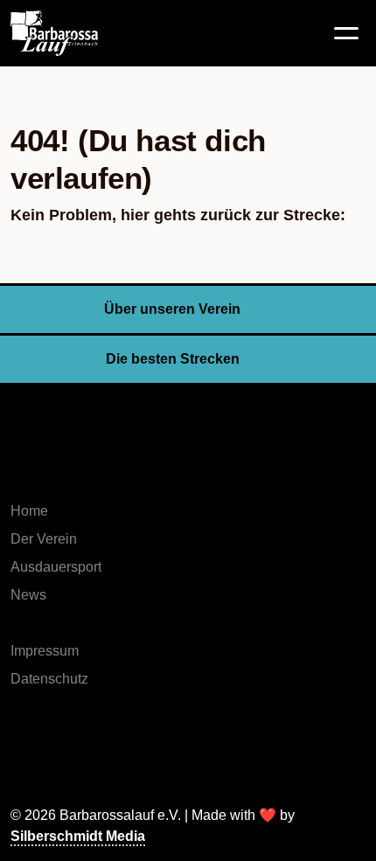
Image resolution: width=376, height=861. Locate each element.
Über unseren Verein (172, 309)
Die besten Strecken (173, 358)
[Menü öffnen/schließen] (346, 33)
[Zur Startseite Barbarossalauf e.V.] (89, 33)
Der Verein (43, 538)
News (28, 594)
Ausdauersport (55, 566)
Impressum (44, 650)
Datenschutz (49, 678)
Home (29, 510)
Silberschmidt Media (77, 836)
